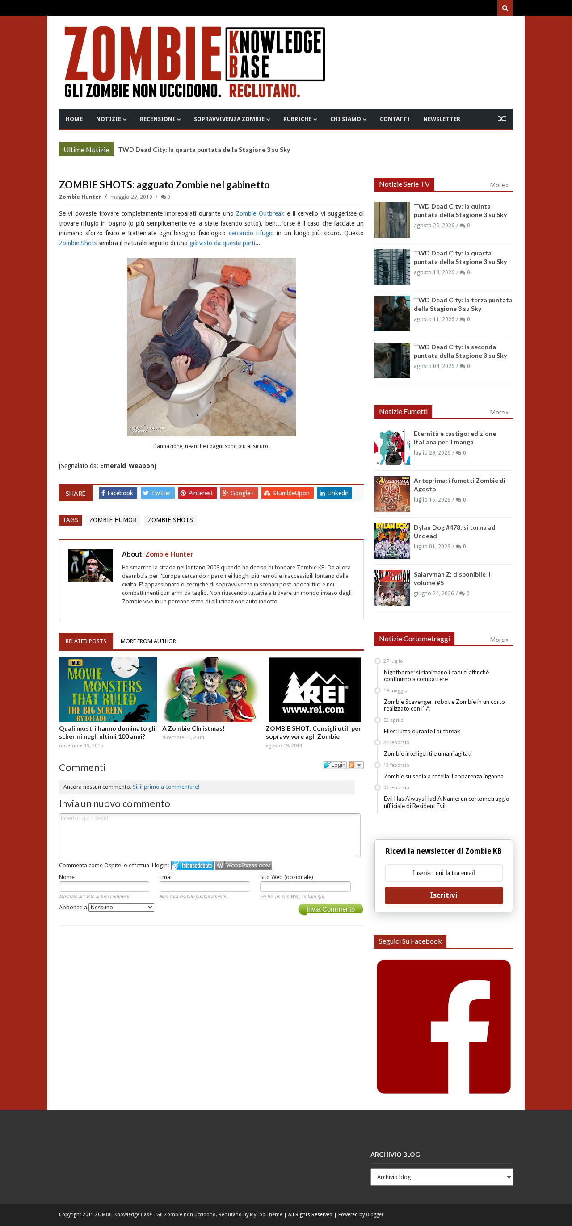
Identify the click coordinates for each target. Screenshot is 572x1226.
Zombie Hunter (81, 197)
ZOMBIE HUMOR (113, 519)
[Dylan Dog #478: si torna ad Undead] (392, 541)
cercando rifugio (251, 233)
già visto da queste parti (222, 243)
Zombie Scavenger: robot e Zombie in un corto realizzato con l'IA (444, 705)
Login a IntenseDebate (192, 865)
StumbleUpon (292, 493)
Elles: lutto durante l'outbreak (422, 731)
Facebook (121, 493)
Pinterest (201, 493)
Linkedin (338, 493)
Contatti (395, 119)
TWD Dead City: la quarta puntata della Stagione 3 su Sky (204, 149)
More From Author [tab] (148, 641)
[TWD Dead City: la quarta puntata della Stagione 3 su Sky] (392, 267)
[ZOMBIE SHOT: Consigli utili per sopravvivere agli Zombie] (315, 689)
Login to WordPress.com (243, 865)
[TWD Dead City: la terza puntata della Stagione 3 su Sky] (392, 313)
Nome (67, 877)
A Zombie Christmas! (193, 728)
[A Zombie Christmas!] (211, 689)
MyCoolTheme (266, 1215)
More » (100, 150)
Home (74, 119)
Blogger (374, 1215)
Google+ (243, 493)
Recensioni (157, 119)
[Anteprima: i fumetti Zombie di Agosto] (392, 494)
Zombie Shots (78, 243)
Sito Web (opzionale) (286, 877)
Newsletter (441, 119)
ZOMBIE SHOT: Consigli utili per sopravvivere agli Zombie (313, 732)
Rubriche (297, 119)
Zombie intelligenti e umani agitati (427, 753)
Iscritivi (444, 895)
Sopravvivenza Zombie (229, 119)
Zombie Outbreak (260, 213)
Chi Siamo (345, 119)
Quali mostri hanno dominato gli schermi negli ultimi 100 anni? (107, 732)
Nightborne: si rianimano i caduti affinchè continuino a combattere (436, 676)
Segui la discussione (356, 765)
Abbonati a (73, 907)
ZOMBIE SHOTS (170, 519)
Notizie (108, 119)
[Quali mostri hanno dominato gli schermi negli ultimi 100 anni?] (108, 689)
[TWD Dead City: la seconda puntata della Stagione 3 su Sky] (392, 360)
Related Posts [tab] (86, 641)
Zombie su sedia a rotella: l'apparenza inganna (444, 776)
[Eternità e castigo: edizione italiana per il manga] (392, 447)
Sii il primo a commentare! (166, 786)
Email (166, 877)
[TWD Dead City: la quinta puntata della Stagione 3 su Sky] (392, 220)
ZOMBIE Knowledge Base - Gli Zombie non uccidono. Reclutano (168, 1215)
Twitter (161, 493)
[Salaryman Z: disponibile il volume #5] (392, 588)
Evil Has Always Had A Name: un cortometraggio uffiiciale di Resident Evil (446, 802)
